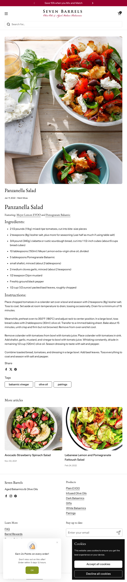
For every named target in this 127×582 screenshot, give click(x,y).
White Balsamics (76, 508)
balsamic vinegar (19, 384)
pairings (62, 384)
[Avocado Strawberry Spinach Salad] (33, 428)
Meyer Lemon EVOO (29, 215)
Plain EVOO (73, 488)
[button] (119, 14)
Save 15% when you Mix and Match (63, 3)
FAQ (7, 529)
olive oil (43, 384)
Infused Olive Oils (76, 493)
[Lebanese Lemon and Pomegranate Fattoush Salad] (93, 428)
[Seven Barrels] (62, 14)
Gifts (69, 503)
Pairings (71, 513)
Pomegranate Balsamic (57, 215)
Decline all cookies (98, 573)
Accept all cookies (98, 564)
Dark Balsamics (75, 498)
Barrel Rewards (13, 534)
